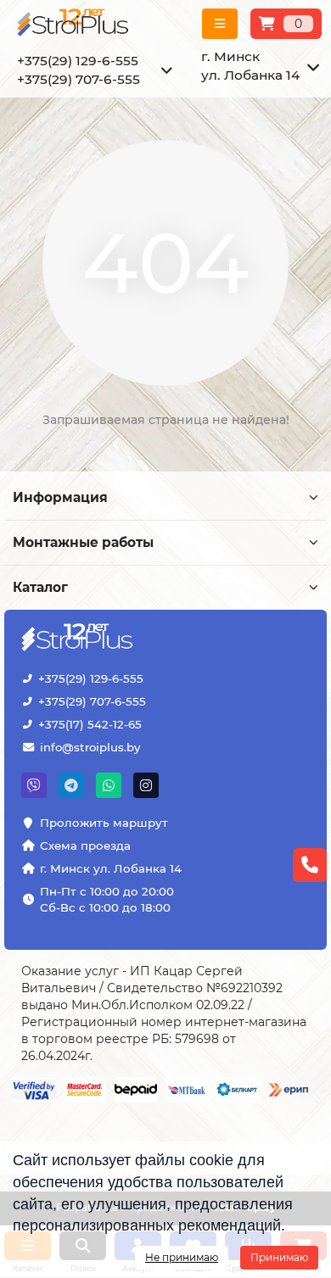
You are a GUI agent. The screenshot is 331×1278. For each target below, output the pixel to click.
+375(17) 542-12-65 (90, 724)
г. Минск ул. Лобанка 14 (111, 868)
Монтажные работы (83, 542)
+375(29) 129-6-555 (90, 678)
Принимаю (279, 1257)
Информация (60, 497)
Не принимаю (181, 1257)
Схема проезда (85, 845)
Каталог (40, 587)
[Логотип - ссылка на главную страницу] (78, 638)
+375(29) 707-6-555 (92, 701)
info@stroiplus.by (90, 747)
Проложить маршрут (104, 822)
